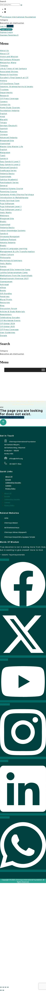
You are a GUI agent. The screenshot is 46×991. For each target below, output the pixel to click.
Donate (3, 335)
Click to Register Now (23, 403)
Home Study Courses (10, 107)
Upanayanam (6, 281)
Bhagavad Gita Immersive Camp (15, 269)
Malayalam (5, 152)
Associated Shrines (9, 71)
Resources (5, 302)
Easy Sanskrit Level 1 (10, 161)
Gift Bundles (6, 293)
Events (3, 266)
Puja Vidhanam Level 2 (11, 209)
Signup (3, 32)
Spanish (4, 128)
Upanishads (5, 176)
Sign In (24, 980)
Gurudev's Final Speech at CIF (14, 77)
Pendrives (4, 296)
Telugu (3, 122)
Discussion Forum (8, 308)
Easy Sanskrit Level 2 (10, 164)
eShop (3, 287)
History (3, 80)
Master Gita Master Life (11, 146)
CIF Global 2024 (7, 323)
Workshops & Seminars (11, 260)
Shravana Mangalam (9, 236)
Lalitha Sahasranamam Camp (14, 272)
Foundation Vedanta (9, 110)
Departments (6, 92)
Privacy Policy (10, 489)
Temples (4, 65)
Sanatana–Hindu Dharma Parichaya (17, 194)
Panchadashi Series (9, 182)
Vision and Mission (9, 56)
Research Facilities (9, 74)
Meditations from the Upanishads (16, 275)
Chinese (4, 134)
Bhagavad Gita (7, 140)
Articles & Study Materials (12, 311)
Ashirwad (4, 284)
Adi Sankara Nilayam (10, 59)
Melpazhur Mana (8, 62)
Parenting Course (8, 191)
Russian (3, 131)
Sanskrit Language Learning (13, 248)
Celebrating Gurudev (10, 317)
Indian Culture (7, 254)
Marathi (4, 119)
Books (3, 290)
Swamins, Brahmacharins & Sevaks (16, 86)
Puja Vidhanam (7, 203)
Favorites (13, 35)
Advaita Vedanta (8, 242)
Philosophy (5, 257)
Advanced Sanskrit (9, 167)
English (3, 113)
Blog (2, 305)
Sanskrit (4, 158)
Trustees (4, 89)
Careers (3, 101)
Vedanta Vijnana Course (11, 188)
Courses (4, 35)
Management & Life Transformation (17, 251)
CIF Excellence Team (9, 83)
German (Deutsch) (8, 125)
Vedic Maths (6, 212)
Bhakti (3, 221)
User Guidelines (7, 332)
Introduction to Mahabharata (14, 197)
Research (4, 95)
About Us (4, 50)
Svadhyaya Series (8, 170)
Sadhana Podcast (8, 239)
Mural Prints (6, 299)
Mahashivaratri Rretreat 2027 (14, 278)
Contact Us (5, 104)
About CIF (4, 53)
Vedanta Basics (7, 173)
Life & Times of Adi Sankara (13, 68)
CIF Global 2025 (7, 326)
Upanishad (5, 143)
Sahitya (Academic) (9, 179)
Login (10, 32)
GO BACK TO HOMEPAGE (12, 417)
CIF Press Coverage (9, 98)
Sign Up (16, 980)
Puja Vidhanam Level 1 (11, 206)
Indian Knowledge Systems (12, 230)
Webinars (4, 215)
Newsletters (6, 314)
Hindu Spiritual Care (10, 200)
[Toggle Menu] (43, 370)
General (3, 185)
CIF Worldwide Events (10, 320)
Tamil (2, 155)
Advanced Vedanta (8, 137)
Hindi (2, 116)
